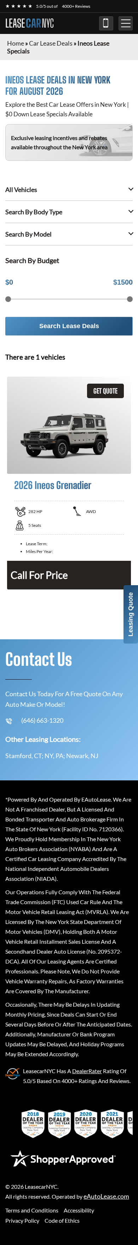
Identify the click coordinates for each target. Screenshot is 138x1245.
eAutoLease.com (106, 1196)
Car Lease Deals (51, 43)
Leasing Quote (130, 614)
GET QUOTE (105, 391)
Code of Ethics (62, 1220)
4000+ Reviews (76, 6)
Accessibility (79, 1210)
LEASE (29, 23)
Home (15, 43)
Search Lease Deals (69, 326)
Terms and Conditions (31, 1210)
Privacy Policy (22, 1220)
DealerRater (87, 1070)
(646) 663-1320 (106, 23)
